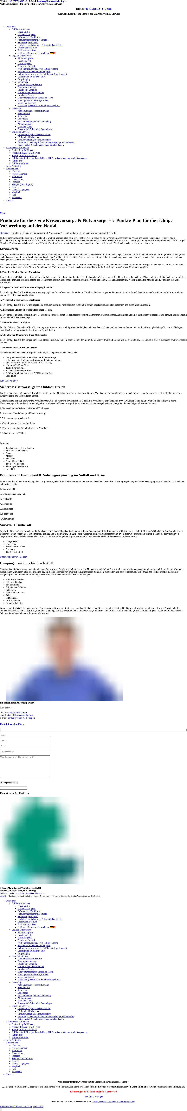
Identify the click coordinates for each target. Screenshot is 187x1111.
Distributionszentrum (27, 47)
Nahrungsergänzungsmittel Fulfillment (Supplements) (42, 74)
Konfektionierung (20, 82)
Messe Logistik (25, 63)
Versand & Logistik (27, 34)
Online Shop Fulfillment (23, 150)
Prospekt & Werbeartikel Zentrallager (35, 129)
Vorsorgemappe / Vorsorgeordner (33, 100)
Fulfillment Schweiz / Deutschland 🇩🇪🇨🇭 (37, 53)
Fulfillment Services (21, 29)
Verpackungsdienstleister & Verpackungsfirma (39, 105)
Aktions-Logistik (25, 58)
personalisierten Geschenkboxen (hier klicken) (113, 1101)
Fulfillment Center (20, 163)
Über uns (16, 171)
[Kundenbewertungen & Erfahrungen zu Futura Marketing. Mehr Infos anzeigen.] (162, 1066)
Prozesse (16, 181)
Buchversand (24, 113)
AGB (22, 893)
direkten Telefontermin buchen (19, 715)
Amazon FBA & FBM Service (26, 153)
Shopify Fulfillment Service (24, 155)
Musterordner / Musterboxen (31, 92)
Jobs (14, 195)
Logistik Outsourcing (21, 55)
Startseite (4, 233)
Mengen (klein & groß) (22, 184)
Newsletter (17, 197)
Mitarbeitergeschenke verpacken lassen (35, 97)
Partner (15, 187)
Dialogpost (23, 118)
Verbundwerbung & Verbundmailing (34, 121)
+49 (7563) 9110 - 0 (18, 1)
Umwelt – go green (21, 189)
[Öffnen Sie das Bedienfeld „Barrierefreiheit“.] (1, 1109)
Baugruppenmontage (27, 87)
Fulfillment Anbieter (27, 50)
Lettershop (16, 108)
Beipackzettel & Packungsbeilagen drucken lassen (41, 145)
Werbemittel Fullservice (28, 137)
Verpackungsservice (27, 103)
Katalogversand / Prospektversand (33, 111)
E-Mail (108, 9)
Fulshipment (17, 160)
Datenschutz (30, 893)
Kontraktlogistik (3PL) (28, 42)
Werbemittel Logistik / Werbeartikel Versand (38, 69)
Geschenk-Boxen (26, 95)
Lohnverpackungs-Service (30, 84)
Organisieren (18, 179)
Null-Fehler (17, 176)
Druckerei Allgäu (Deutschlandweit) (34, 134)
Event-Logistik (24, 61)
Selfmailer (22, 116)
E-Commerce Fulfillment (29, 37)
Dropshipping (24, 79)
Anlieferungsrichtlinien (9, 893)
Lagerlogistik (24, 32)
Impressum (40, 893)
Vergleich (16, 192)
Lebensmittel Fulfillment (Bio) (31, 76)
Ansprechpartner (19, 174)
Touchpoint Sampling (27, 90)
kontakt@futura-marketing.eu (52, 1)
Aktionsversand (25, 124)
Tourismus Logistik (26, 66)
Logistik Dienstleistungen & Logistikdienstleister (40, 45)
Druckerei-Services (20, 132)
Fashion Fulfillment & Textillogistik (34, 71)
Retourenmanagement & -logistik (33, 40)
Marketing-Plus (25, 126)
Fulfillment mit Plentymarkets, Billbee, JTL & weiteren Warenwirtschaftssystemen (49, 158)
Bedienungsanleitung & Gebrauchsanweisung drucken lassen (46, 142)
